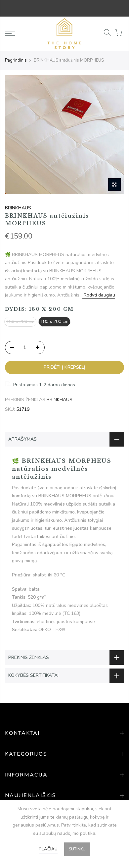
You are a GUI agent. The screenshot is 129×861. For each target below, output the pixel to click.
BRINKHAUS (18, 208)
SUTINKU (77, 849)
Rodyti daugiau (98, 295)
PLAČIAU (48, 849)
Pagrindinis (16, 60)
